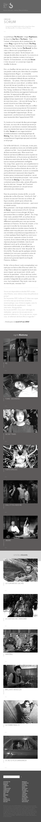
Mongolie (24, 781)
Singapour (24, 788)
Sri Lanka (24, 789)
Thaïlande (24, 793)
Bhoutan (5, 783)
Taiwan (24, 792)
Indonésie (5, 795)
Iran (4, 796)
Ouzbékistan (25, 783)
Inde (4, 793)
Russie (23, 787)
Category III (25, 797)
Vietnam (24, 795)
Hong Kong (6, 791)
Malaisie (5, 801)
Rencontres (25, 801)
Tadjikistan (25, 791)
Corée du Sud (6, 789)
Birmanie (5, 784)
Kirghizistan (6, 800)
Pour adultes (25, 800)
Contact (9, 816)
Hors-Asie (5, 792)
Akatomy (23, 335)
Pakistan (24, 784)
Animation (24, 796)
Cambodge (6, 785)
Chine (4, 787)
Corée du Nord (7, 788)
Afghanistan (6, 781)
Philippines (24, 785)
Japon (4, 797)
